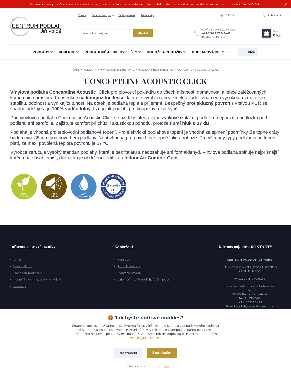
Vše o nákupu (101, 15)
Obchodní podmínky (27, 273)
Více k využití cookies (145, 338)
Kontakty (147, 15)
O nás (82, 15)
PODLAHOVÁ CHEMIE (210, 52)
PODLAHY (41, 52)
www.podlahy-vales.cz (249, 278)
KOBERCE (67, 52)
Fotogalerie (126, 15)
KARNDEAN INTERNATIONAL (154, 69)
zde (166, 366)
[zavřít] (285, 4)
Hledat (143, 33)
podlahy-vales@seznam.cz (254, 306)
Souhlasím (161, 353)
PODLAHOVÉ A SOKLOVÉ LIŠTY (111, 52)
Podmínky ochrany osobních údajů (37, 279)
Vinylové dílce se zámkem (115, 69)
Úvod (75, 69)
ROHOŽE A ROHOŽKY (164, 52)
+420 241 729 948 (215, 33)
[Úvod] (39, 26)
